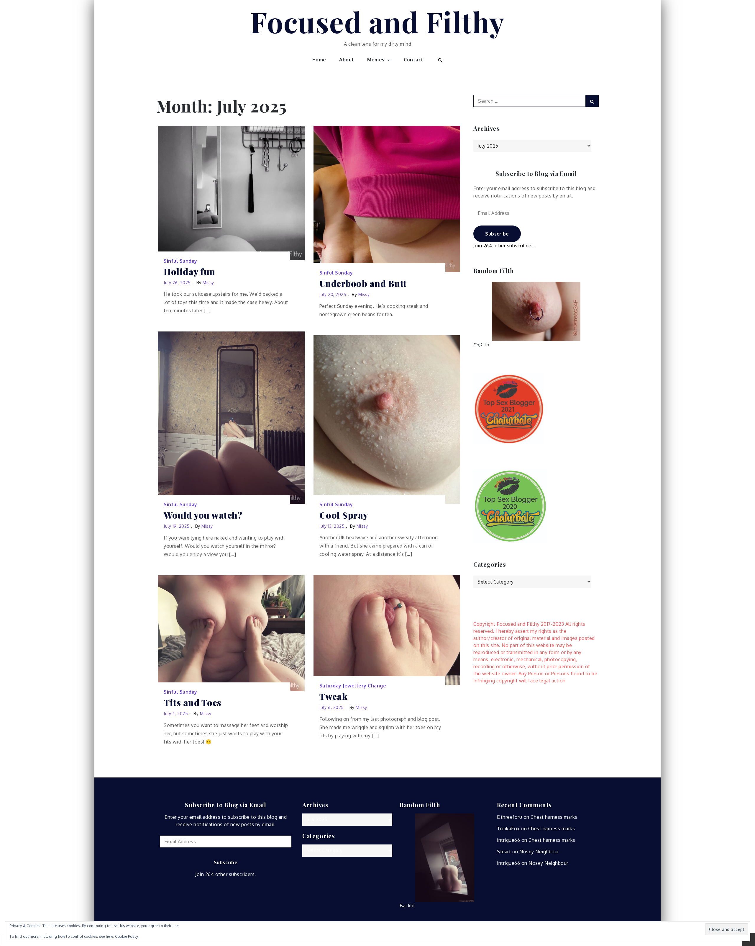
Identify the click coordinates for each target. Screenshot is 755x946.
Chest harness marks (554, 817)
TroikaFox (508, 828)
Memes (376, 60)
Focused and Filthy (377, 21)
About (346, 60)
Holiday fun (189, 271)
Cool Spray (343, 515)
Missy (208, 282)
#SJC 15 (481, 344)
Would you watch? (203, 515)
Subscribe (497, 234)
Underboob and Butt (363, 283)
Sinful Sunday (180, 261)
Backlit (407, 906)
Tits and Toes (192, 702)
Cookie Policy (126, 936)
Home (319, 60)
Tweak (333, 696)
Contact (414, 60)
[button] (440, 59)
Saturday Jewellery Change (352, 686)
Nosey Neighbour (539, 851)
